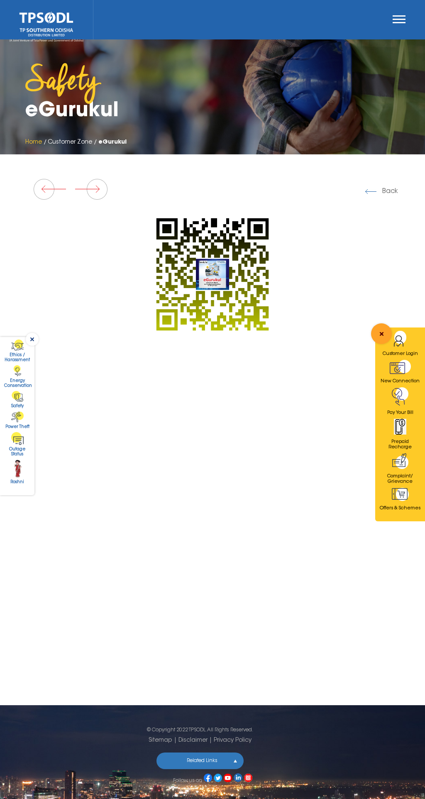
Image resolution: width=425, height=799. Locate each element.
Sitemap (160, 740)
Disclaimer (193, 740)
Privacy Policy (233, 740)
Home (33, 142)
